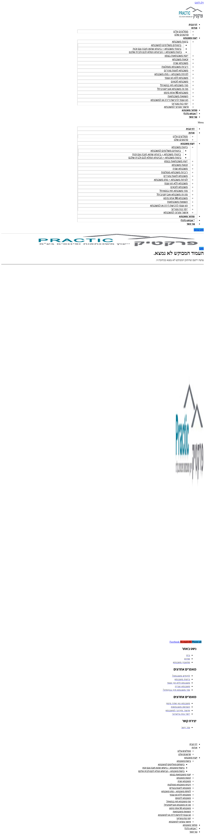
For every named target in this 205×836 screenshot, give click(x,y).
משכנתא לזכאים (179, 81)
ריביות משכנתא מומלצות (175, 66)
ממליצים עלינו (180, 31)
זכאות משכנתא (180, 59)
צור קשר (193, 117)
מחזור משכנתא (189, 110)
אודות (194, 28)
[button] (140, 122)
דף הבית (193, 24)
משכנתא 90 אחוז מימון (176, 92)
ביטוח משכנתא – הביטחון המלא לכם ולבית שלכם (155, 52)
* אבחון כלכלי (190, 113)
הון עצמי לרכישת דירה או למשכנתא (169, 100)
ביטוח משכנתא (180, 41)
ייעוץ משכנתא (190, 38)
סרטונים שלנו (181, 34)
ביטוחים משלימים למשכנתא (166, 45)
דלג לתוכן (199, 2)
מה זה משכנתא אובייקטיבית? (172, 88)
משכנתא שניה (180, 63)
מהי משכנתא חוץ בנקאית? (174, 85)
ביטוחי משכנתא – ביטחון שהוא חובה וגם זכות (157, 48)
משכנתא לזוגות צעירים (176, 70)
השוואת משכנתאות (178, 96)
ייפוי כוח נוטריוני (180, 103)
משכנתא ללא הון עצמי (176, 77)
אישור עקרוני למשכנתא (176, 106)
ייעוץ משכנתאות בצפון (176, 55)
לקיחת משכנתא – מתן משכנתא (171, 74)
